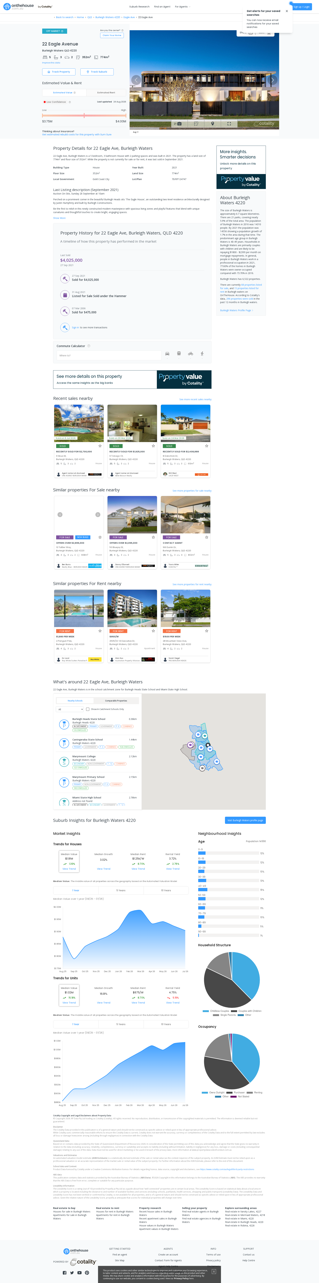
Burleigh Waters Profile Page (235, 310)
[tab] (75, 890)
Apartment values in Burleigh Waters (158, 1229)
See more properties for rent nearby (192, 584)
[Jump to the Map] (212, 123)
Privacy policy (213, 1260)
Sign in (75, 327)
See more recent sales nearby (195, 399)
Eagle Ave (129, 17)
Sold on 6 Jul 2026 (66, 438)
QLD (89, 17)
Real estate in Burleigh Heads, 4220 (244, 1222)
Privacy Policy (181, 1278)
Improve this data (51, 62)
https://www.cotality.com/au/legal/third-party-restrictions (227, 1169)
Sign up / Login (302, 6)
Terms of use (213, 1254)
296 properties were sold (239, 298)
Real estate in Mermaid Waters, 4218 (245, 1215)
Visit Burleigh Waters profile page (245, 820)
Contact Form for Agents (168, 1260)
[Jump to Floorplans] (196, 123)
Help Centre (248, 1260)
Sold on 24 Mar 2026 (173, 438)
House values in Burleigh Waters (156, 1225)
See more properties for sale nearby (192, 490)
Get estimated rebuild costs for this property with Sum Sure (76, 134)
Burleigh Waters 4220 (108, 17)
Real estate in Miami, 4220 (239, 1218)
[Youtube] (79, 1273)
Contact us (249, 1254)
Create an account (168, 1254)
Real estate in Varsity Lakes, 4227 (243, 1211)
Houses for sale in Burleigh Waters (71, 1211)
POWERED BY (60, 1261)
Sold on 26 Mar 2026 (120, 438)
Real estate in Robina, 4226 (240, 1225)
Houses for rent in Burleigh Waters (114, 1211)
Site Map (119, 1260)
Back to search (64, 17)
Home (80, 17)
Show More (59, 218)
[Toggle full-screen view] (229, 123)
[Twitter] (72, 1273)
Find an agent (119, 1254)
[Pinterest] (87, 1273)
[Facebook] (64, 1273)
